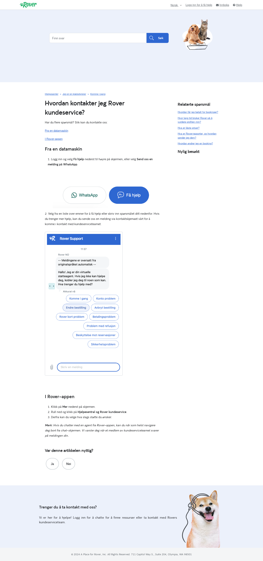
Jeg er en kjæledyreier (74, 93)
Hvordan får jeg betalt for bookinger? (198, 112)
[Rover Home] (28, 4)
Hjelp (239, 4)
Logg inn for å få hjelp (199, 4)
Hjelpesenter (51, 93)
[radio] (52, 464)
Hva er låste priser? (188, 128)
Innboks (224, 4)
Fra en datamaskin (56, 130)
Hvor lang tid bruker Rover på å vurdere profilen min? (195, 120)
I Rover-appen (54, 139)
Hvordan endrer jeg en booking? (195, 143)
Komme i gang (98, 93)
